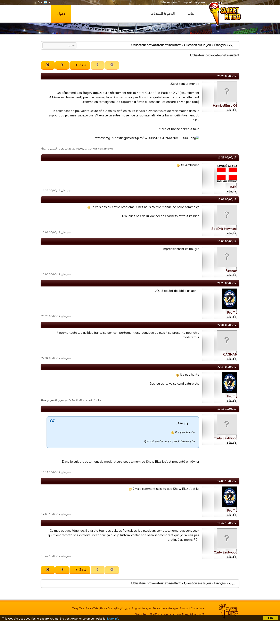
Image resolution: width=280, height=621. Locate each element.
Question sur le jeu (197, 45)
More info (113, 618)
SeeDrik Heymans (224, 229)
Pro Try (232, 312)
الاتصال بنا (199, 614)
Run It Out (106, 608)
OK (270, 618)
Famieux (231, 270)
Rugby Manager (141, 608)
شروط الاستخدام (182, 614)
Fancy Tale (92, 608)
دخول (61, 14)
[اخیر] (48, 65)
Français (220, 45)
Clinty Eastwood (225, 438)
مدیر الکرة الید (122, 608)
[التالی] (62, 65)
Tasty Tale (78, 608)
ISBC (233, 187)
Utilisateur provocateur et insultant (156, 45)
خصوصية (166, 614)
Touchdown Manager (165, 608)
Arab (41, 2)
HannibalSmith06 (225, 105)
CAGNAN (230, 354)
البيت (232, 45)
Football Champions (192, 608)
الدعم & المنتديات (163, 14)
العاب (191, 14)
